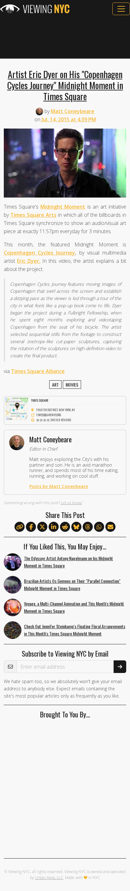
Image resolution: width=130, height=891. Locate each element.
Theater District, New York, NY (55, 409)
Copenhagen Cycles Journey (39, 252)
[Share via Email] (110, 527)
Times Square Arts (33, 214)
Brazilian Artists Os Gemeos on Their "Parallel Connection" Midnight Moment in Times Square (72, 584)
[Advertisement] (65, 37)
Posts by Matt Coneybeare (58, 486)
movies (72, 384)
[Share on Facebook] (31, 527)
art (55, 384)
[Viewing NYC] (34, 8)
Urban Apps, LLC (49, 877)
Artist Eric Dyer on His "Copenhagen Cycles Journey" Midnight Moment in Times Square (65, 85)
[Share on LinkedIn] (54, 527)
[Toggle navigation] (121, 9)
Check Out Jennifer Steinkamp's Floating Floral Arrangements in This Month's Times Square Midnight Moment (74, 630)
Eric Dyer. (28, 260)
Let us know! (71, 502)
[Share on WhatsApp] (99, 527)
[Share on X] (42, 527)
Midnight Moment (62, 206)
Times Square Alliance (38, 371)
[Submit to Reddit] (65, 527)
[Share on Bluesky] (76, 527)
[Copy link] (20, 527)
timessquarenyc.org (48, 414)
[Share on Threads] (88, 527)
